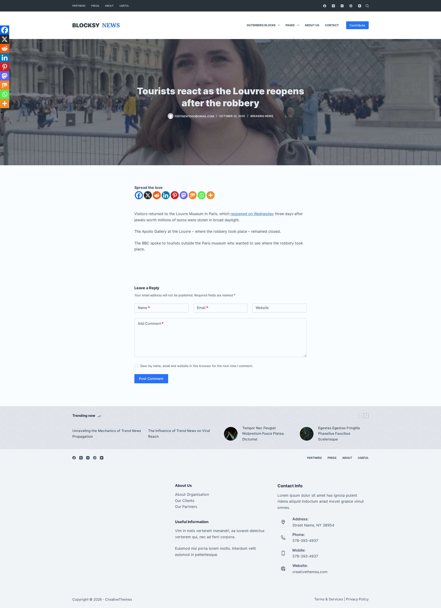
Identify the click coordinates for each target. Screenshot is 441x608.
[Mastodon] (184, 195)
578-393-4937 (305, 540)
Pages (290, 25)
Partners (78, 5)
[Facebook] (324, 5)
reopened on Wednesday (252, 213)
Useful (124, 5)
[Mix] (193, 195)
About (109, 5)
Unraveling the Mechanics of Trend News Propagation (106, 434)
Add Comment (151, 323)
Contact (332, 25)
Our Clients (184, 500)
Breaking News (261, 116)
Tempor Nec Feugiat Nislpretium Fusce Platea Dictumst (263, 434)
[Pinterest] (350, 5)
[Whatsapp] (202, 195)
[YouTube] (359, 5)
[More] (210, 195)
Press (95, 5)
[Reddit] (157, 195)
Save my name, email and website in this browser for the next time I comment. (196, 366)
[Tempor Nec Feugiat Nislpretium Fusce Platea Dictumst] (231, 434)
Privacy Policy (357, 599)
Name (144, 307)
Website (262, 307)
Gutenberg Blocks (261, 25)
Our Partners (186, 506)
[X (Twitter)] (333, 5)
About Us (312, 25)
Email (202, 307)
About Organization (192, 494)
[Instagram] (342, 5)
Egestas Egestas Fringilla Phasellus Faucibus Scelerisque (339, 434)
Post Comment (151, 378)
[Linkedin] (166, 195)
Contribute (357, 25)
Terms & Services (328, 599)
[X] (148, 195)
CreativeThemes (118, 599)
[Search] (367, 5)
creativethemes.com (310, 571)
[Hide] (2, 112)
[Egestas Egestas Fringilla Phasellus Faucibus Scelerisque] (307, 434)
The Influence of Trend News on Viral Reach (179, 434)
